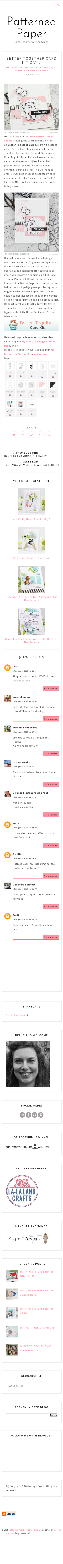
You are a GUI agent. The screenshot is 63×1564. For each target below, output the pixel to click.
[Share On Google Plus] (31, 434)
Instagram (40, 354)
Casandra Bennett (24, 884)
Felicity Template (34, 1530)
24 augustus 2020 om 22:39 (25, 919)
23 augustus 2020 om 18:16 (25, 766)
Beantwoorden (50, 688)
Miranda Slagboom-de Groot (30, 792)
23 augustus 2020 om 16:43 (25, 671)
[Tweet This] (14, 434)
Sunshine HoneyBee (25, 727)
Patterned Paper (32, 28)
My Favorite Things (38, 67)
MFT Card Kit (15, 67)
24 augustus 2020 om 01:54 (25, 858)
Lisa (15, 666)
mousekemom (22, 697)
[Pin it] (40, 434)
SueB (16, 915)
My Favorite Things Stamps (36, 69)
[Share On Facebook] (23, 434)
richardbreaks (21, 762)
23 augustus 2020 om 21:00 (25, 827)
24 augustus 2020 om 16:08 (25, 889)
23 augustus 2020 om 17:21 (25, 732)
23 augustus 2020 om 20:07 (25, 797)
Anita (16, 823)
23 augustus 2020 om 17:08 (25, 701)
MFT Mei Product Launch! (37, 1327)
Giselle (17, 853)
